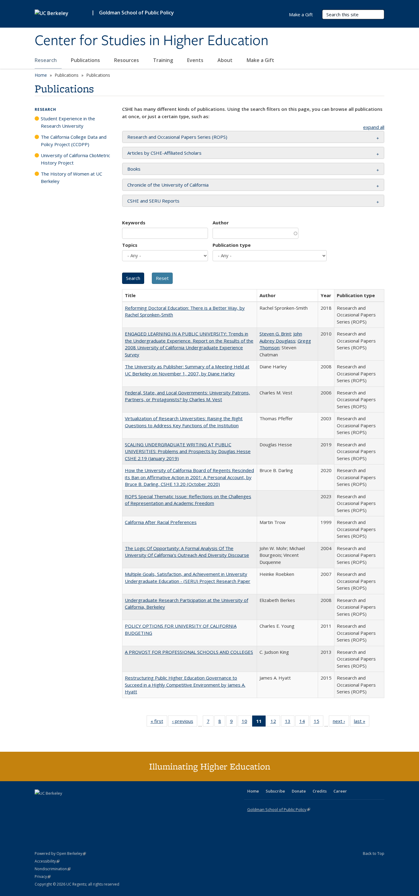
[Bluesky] (88, 803)
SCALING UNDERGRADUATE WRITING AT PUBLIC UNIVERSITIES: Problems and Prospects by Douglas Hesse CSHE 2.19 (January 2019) (188, 451)
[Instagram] (76, 803)
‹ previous (184, 722)
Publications (86, 60)
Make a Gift (260, 60)
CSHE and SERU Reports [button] (153, 201)
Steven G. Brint (275, 334)
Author (221, 222)
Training (163, 60)
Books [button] (133, 169)
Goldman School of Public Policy (136, 12)
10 (246, 722)
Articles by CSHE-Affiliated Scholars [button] (164, 153)
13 (289, 722)
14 (304, 722)
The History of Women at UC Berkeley (71, 177)
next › (341, 722)
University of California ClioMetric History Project (75, 159)
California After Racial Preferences (161, 522)
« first (159, 722)
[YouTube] (64, 803)
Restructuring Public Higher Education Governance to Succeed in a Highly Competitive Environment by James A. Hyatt (185, 685)
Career (340, 791)
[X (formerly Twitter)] (40, 803)
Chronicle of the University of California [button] (168, 185)
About (225, 60)
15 (318, 722)
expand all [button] (373, 127)
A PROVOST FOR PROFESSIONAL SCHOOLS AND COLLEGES (189, 652)
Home (41, 75)
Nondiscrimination (53, 868)
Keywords (133, 222)
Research (46, 60)
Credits (320, 791)
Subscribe (275, 791)
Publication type (232, 245)
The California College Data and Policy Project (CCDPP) (73, 140)
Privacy (43, 876)
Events (196, 60)
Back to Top (373, 853)
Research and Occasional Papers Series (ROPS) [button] (177, 137)
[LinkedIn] (52, 803)
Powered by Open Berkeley (60, 853)
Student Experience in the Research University (68, 122)
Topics (129, 245)
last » (361, 722)
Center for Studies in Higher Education (151, 41)
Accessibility (47, 861)
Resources (127, 60)
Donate (299, 791)
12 (275, 722)
